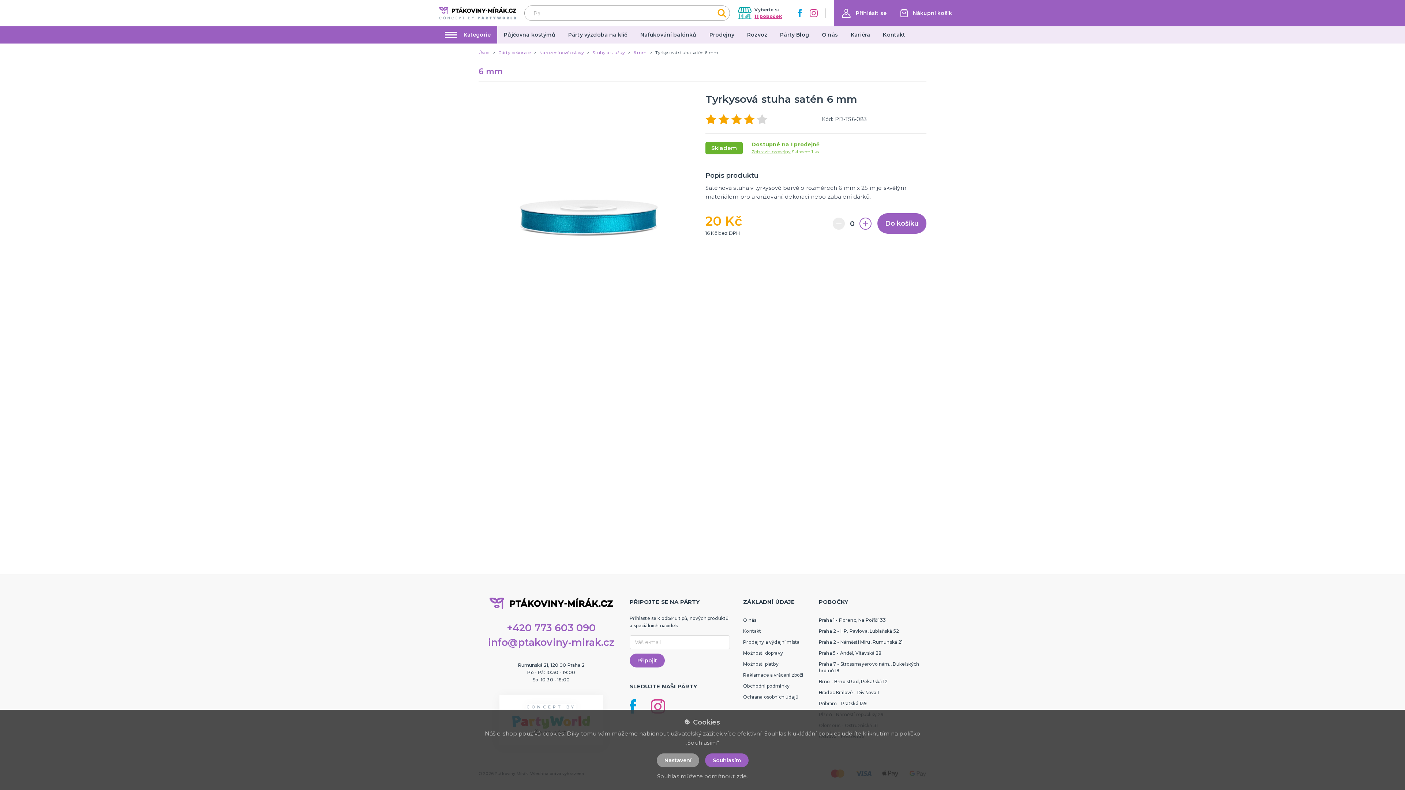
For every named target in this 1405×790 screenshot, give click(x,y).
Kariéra (860, 34)
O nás (830, 34)
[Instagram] (814, 13)
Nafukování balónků (668, 34)
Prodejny (721, 34)
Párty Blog (794, 34)
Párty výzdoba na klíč (597, 34)
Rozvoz (757, 34)
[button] (864, 13)
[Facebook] (800, 13)
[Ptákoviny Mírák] (477, 13)
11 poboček (768, 16)
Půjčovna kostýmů (529, 34)
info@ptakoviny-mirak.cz (551, 642)
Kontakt (894, 34)
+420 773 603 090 (551, 628)
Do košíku (902, 223)
